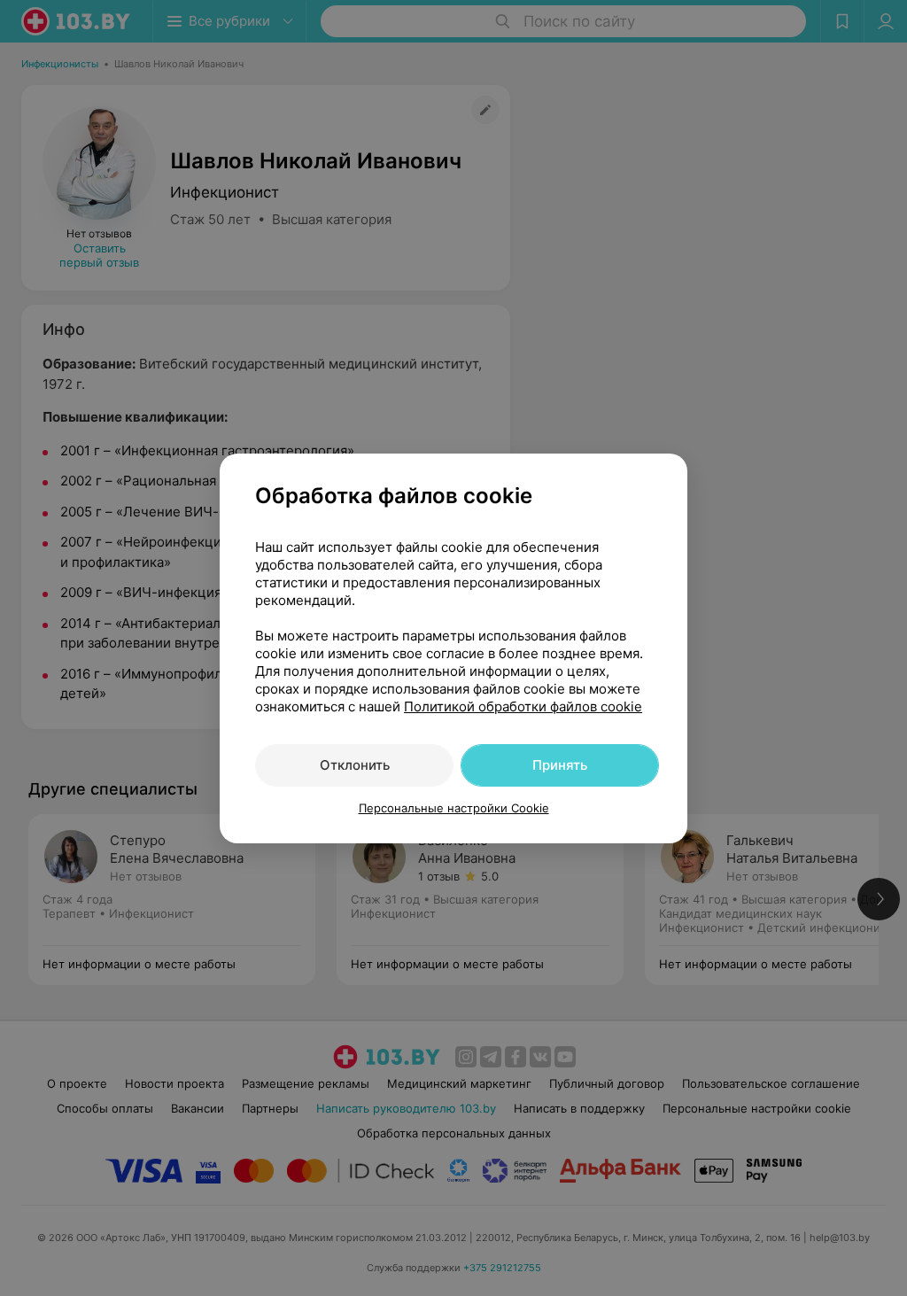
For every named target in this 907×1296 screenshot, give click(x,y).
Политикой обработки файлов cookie (523, 706)
